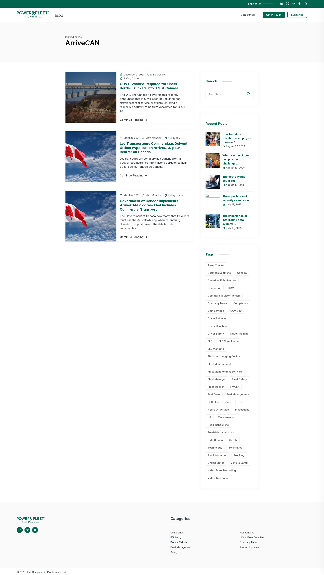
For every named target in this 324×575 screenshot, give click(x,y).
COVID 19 (236, 310)
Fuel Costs (214, 394)
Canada (242, 272)
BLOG (59, 15)
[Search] (250, 90)
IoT (209, 417)
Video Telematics (218, 478)
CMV (231, 288)
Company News (217, 303)
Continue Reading (131, 119)
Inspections (242, 409)
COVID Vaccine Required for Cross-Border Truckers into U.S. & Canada (149, 86)
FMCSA (234, 386)
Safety (233, 440)
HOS (240, 402)
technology (215, 447)
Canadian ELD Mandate (222, 280)
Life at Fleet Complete (252, 537)
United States (216, 462)
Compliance (240, 303)
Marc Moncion (158, 74)
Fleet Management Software (225, 371)
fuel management (238, 394)
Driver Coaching (218, 326)
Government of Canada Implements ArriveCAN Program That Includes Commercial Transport (149, 205)
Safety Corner (132, 78)
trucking (239, 455)
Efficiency (175, 537)
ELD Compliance (229, 341)
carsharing (214, 288)
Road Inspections (218, 424)
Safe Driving (215, 440)
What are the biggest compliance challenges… (236, 159)
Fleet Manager (217, 379)
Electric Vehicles (179, 542)
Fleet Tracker (216, 386)
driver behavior (217, 318)
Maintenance (226, 417)
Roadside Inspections (221, 432)
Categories (247, 14)
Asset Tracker (216, 265)
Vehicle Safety (240, 462)
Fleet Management (219, 364)
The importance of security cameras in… (236, 198)
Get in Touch (273, 14)
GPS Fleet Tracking (219, 402)
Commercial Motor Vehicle (224, 295)
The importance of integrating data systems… (234, 220)
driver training (239, 333)
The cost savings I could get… (234, 178)
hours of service (218, 409)
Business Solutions (219, 272)
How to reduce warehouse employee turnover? (236, 138)
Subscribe (297, 14)
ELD (210, 341)
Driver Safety (216, 333)
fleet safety (239, 379)
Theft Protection (217, 455)
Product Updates (249, 547)
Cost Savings (216, 310)
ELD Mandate (216, 348)
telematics (235, 447)
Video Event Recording (222, 470)
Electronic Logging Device (224, 356)
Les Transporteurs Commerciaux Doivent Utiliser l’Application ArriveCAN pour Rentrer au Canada (153, 148)
